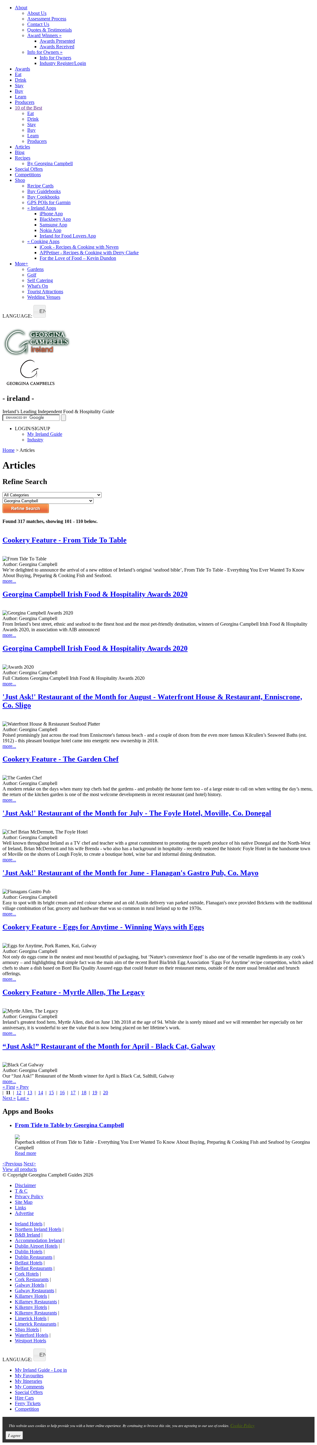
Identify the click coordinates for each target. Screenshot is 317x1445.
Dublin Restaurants (33, 1257)
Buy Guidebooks (44, 191)
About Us (36, 13)
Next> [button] (30, 1163)
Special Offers (29, 169)
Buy (19, 91)
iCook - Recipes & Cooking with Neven (79, 247)
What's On (37, 286)
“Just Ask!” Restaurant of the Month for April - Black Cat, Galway (108, 1046)
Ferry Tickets (28, 1403)
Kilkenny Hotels (31, 1307)
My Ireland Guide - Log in (41, 1370)
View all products (19, 1169)
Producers (24, 102)
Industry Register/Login (63, 63)
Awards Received (57, 46)
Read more (25, 1153)
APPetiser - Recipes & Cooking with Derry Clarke (89, 252)
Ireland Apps (41, 208)
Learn (20, 96)
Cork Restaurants (32, 1279)
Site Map (24, 1202)
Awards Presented (57, 41)
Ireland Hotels (28, 1223)
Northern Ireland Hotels (38, 1229)
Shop (20, 180)
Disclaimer (25, 1185)
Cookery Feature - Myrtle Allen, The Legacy (73, 992)
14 (40, 1092)
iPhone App (51, 213)
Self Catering (40, 280)
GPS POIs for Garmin (49, 202)
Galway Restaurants (34, 1290)
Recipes (22, 158)
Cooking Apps (43, 241)
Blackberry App (55, 219)
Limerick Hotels (30, 1318)
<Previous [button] (12, 1163)
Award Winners (44, 35)
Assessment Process (46, 18)
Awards (22, 68)
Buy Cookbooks (43, 196)
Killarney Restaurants (36, 1301)
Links (20, 1207)
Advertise (24, 1213)
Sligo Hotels (27, 1329)
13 (29, 1092)
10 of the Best (28, 107)
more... (9, 581)
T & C (21, 1191)
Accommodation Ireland (38, 1240)
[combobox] (39, 311)
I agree (14, 1435)
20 (105, 1092)
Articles (22, 146)
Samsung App (53, 224)
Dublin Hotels (28, 1251)
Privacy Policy (29, 1196)
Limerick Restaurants (35, 1324)
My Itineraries (28, 1381)
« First (8, 1087)
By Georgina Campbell (50, 163)
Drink (20, 80)
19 (94, 1092)
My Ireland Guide (44, 434)
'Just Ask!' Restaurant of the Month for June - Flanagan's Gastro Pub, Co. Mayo (130, 873)
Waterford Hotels (31, 1335)
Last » (23, 1098)
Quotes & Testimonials (49, 29)
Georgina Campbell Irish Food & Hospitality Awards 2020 (95, 594)
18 (83, 1092)
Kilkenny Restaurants (36, 1312)
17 (73, 1092)
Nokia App (50, 230)
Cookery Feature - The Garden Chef (60, 759)
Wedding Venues (43, 297)
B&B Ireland (27, 1234)
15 (51, 1092)
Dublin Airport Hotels (36, 1246)
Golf (31, 274)
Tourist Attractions (45, 291)
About (21, 7)
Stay (19, 85)
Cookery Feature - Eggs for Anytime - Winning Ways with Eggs (103, 927)
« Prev (22, 1087)
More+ (21, 263)
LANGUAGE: (17, 316)
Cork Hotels (27, 1273)
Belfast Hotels (28, 1262)
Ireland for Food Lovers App (68, 235)
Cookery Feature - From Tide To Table (64, 540)
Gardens (35, 269)
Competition (27, 1409)
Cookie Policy (242, 1425)
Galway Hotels (29, 1285)
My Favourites (29, 1375)
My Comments (29, 1386)
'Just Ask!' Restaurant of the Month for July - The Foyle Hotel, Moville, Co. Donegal (136, 813)
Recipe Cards (40, 185)
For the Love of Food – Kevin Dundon (78, 258)
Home (8, 450)
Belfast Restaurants (33, 1268)
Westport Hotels (30, 1340)
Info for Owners (45, 52)
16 (62, 1092)
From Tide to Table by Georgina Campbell (69, 1125)
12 (18, 1092)
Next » (9, 1098)
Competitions (28, 174)
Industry (35, 439)
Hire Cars (24, 1397)
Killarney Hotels (31, 1296)
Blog (19, 152)
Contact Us (38, 24)
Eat (18, 74)
